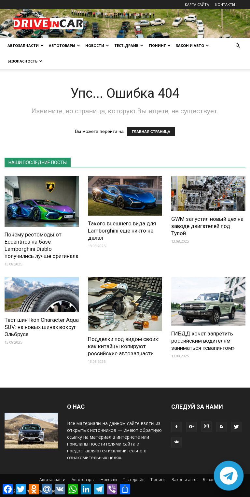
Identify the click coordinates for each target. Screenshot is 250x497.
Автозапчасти (23, 45)
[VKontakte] (176, 442)
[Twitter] (236, 427)
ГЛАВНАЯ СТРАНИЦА (151, 132)
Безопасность (22, 61)
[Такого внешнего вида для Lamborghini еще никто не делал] (125, 196)
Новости (94, 45)
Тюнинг (157, 45)
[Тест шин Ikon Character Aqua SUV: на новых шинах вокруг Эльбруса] (42, 294)
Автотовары (62, 45)
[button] (237, 46)
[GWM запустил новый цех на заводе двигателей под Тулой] (208, 193)
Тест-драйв (126, 45)
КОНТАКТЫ (225, 4)
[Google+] (191, 427)
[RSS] (221, 427)
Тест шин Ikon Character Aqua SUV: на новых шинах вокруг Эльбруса (42, 327)
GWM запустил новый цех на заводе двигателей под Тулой (207, 226)
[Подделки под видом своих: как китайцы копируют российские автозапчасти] (125, 304)
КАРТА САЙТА (197, 4)
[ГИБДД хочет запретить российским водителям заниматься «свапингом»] (208, 301)
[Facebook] (176, 427)
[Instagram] (206, 426)
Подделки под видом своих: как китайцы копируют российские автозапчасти (123, 346)
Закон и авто (190, 45)
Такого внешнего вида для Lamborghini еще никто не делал (122, 230)
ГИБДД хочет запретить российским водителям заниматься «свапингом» (203, 340)
